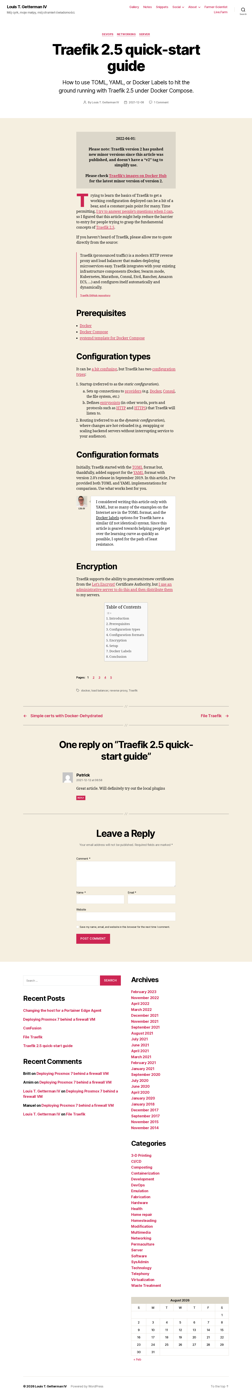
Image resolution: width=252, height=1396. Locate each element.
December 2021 (145, 1015)
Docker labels (107, 518)
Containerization (145, 1173)
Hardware (139, 1203)
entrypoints (110, 402)
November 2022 (145, 998)
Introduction (119, 618)
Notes (147, 7)
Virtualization (142, 1280)
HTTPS (140, 408)
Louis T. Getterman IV (27, 7)
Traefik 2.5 (105, 227)
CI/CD (136, 1161)
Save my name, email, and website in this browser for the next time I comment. (125, 926)
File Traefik (33, 1037)
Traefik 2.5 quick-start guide (48, 1046)
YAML (138, 472)
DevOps (107, 34)
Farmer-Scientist (216, 7)
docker (85, 690)
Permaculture (142, 1244)
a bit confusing (104, 369)
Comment (83, 858)
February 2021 (143, 1063)
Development (142, 1179)
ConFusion (32, 1028)
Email (132, 892)
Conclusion (118, 657)
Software (139, 1256)
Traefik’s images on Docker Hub (138, 176)
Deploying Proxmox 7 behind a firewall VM (59, 1019)
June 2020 (140, 1086)
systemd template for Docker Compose (112, 338)
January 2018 (143, 1104)
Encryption (118, 640)
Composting (141, 1167)
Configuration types (124, 629)
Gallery (134, 7)
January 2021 (142, 1069)
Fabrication (140, 1197)
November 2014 (145, 1128)
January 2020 (143, 1098)
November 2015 (145, 1122)
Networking (126, 34)
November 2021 (145, 1021)
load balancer (99, 690)
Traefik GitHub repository (95, 295)
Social (176, 7)
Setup (113, 646)
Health (136, 1209)
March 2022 (141, 1009)
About (192, 7)
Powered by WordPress (87, 1386)
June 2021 (140, 1045)
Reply (80, 798)
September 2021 (145, 1027)
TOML (137, 467)
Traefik (133, 690)
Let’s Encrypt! (103, 584)
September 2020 (145, 1074)
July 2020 (139, 1080)
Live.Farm (220, 12)
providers (133, 391)
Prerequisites (119, 624)
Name (81, 892)
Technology (141, 1268)
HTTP (121, 408)
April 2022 (140, 1004)
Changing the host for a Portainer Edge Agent (62, 1010)
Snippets (162, 7)
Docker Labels (120, 651)
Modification (142, 1226)
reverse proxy (118, 690)
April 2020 (140, 1092)
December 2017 (145, 1110)
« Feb (137, 1359)
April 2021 (140, 1051)
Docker (86, 326)
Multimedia (141, 1232)
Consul (169, 391)
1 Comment (161, 102)
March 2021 (141, 1057)
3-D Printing (141, 1155)
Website (81, 909)
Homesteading (144, 1220)
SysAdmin (140, 1262)
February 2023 (143, 992)
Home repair (141, 1214)
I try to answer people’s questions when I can (134, 211)
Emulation (139, 1191)
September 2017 (145, 1116)
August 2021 (142, 1033)
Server (144, 34)
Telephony (140, 1274)
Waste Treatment (146, 1285)
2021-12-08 (136, 102)
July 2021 (139, 1039)
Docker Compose (94, 332)
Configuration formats (126, 635)
